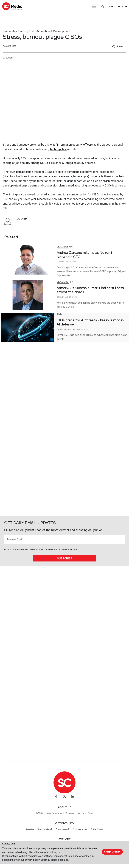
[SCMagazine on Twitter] (64, 796)
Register (122, 6)
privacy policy (32, 859)
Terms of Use (58, 549)
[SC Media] (12, 6)
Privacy (90, 813)
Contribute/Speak (45, 829)
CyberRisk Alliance (54, 813)
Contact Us (69, 813)
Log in (110, 6)
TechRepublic (58, 149)
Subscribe (64, 558)
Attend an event (62, 829)
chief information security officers (71, 144)
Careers (81, 813)
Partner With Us (96, 829)
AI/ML (60, 314)
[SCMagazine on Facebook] (56, 796)
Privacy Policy (73, 549)
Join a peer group (80, 829)
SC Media (39, 813)
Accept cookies (112, 851)
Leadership (10, 31)
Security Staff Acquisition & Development (44, 31)
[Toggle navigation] (94, 6)
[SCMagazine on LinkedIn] (72, 796)
